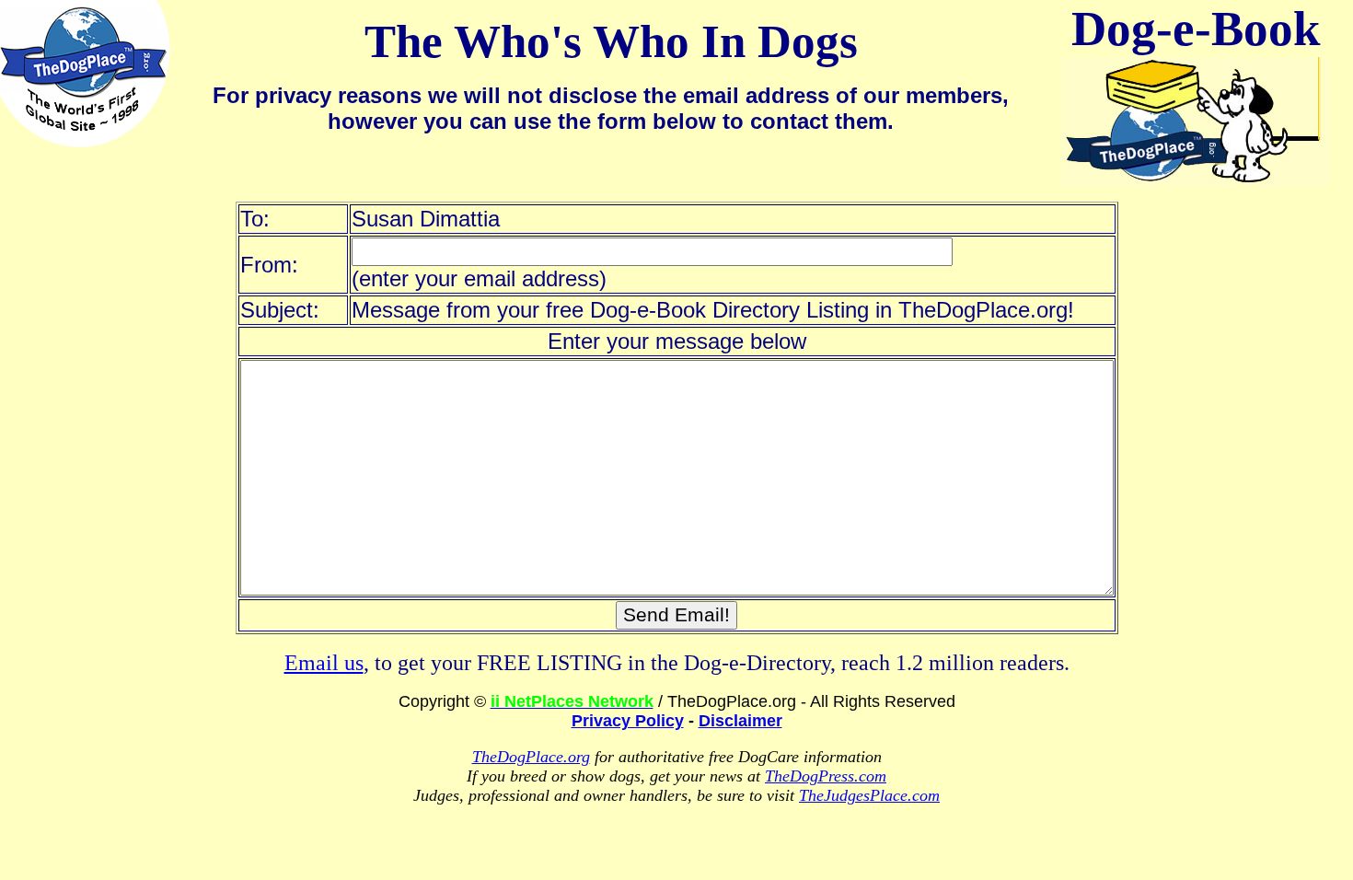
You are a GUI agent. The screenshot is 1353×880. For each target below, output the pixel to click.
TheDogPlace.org (531, 756)
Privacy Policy (628, 721)
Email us (324, 663)
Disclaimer (740, 721)
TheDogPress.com (825, 776)
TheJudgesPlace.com (869, 795)
